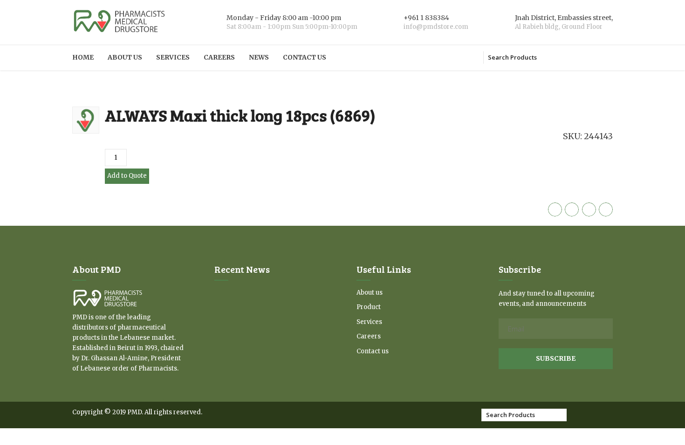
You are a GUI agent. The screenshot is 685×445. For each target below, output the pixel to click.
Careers (219, 57)
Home (83, 57)
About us (125, 57)
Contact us (304, 57)
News (259, 57)
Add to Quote (127, 176)
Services (173, 57)
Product (368, 307)
